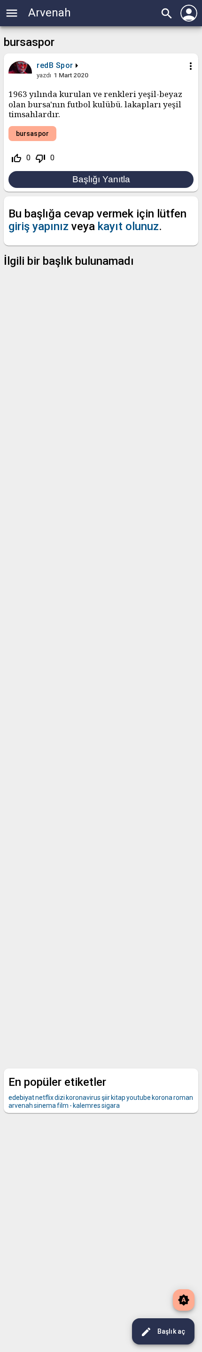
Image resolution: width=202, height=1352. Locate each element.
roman (183, 1097)
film (63, 1105)
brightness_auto (184, 1300)
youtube (138, 1097)
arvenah (20, 1105)
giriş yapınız (38, 226)
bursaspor (32, 133)
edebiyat (21, 1097)
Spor (64, 65)
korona (162, 1097)
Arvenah (49, 12)
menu (12, 13)
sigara (110, 1105)
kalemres (87, 1105)
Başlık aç (162, 1331)
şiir (105, 1097)
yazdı (44, 75)
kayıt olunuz (128, 226)
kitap (118, 1097)
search (167, 14)
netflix (44, 1097)
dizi (59, 1097)
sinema (45, 1105)
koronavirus (83, 1097)
